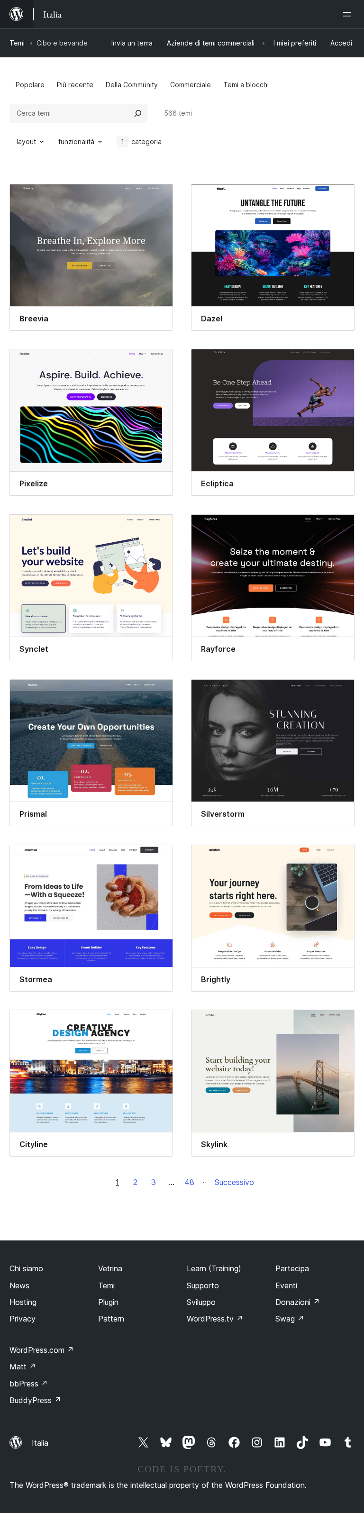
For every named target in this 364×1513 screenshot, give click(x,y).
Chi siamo (26, 1268)
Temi (17, 43)
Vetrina (110, 1268)
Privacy (22, 1318)
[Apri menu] (349, 14)
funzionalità (76, 141)
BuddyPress (35, 1400)
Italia (40, 1443)
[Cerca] (137, 113)
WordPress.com (41, 1350)
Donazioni (297, 1302)
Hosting (22, 1302)
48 (189, 1182)
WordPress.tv (215, 1318)
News (19, 1285)
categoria (141, 141)
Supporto (203, 1285)
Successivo (234, 1182)
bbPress (28, 1383)
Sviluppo (201, 1302)
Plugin (108, 1302)
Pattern (111, 1318)
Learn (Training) (214, 1268)
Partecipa (292, 1268)
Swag (289, 1318)
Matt (22, 1366)
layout (26, 141)
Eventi (286, 1285)
